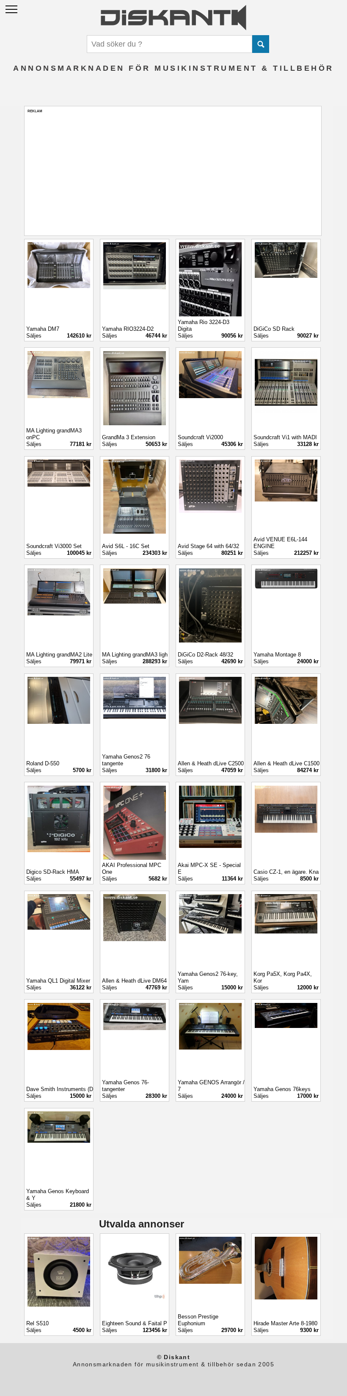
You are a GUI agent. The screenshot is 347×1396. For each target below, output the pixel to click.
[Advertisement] (173, 173)
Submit (260, 44)
